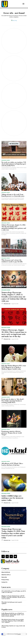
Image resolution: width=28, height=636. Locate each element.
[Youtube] (15, 556)
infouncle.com (7, 303)
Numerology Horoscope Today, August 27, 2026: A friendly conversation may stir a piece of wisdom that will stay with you (13, 296)
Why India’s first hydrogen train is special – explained (12, 602)
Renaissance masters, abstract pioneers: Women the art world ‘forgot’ (11, 433)
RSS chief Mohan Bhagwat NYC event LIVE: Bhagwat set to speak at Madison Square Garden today (13, 367)
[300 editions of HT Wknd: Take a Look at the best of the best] (14, 451)
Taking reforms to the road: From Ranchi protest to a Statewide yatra (12, 195)
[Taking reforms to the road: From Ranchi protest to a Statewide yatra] (14, 182)
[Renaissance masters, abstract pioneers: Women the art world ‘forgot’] (14, 419)
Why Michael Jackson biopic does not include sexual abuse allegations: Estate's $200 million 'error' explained (12, 621)
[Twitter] (11, 556)
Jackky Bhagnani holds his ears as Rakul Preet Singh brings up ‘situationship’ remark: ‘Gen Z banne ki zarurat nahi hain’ (12, 614)
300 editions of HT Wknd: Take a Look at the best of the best (12, 464)
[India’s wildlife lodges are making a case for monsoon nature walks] (14, 482)
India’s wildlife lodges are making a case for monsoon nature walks (12, 497)
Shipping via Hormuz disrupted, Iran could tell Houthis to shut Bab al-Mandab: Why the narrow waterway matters (13, 597)
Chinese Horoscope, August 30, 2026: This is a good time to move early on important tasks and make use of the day (14, 333)
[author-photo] (2, 303)
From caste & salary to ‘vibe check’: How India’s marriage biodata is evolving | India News (12, 400)
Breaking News (5, 160)
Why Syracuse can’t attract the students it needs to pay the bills (12, 261)
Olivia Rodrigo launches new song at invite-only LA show (13, 626)
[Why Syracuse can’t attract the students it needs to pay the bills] (14, 247)
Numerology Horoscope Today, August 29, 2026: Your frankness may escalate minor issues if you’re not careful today (13, 533)
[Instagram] (7, 556)
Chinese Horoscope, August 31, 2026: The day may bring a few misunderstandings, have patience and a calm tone (13, 227)
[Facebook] (3, 556)
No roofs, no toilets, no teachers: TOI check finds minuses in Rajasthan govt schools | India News (13, 164)
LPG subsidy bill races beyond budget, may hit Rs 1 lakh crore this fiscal (13, 591)
